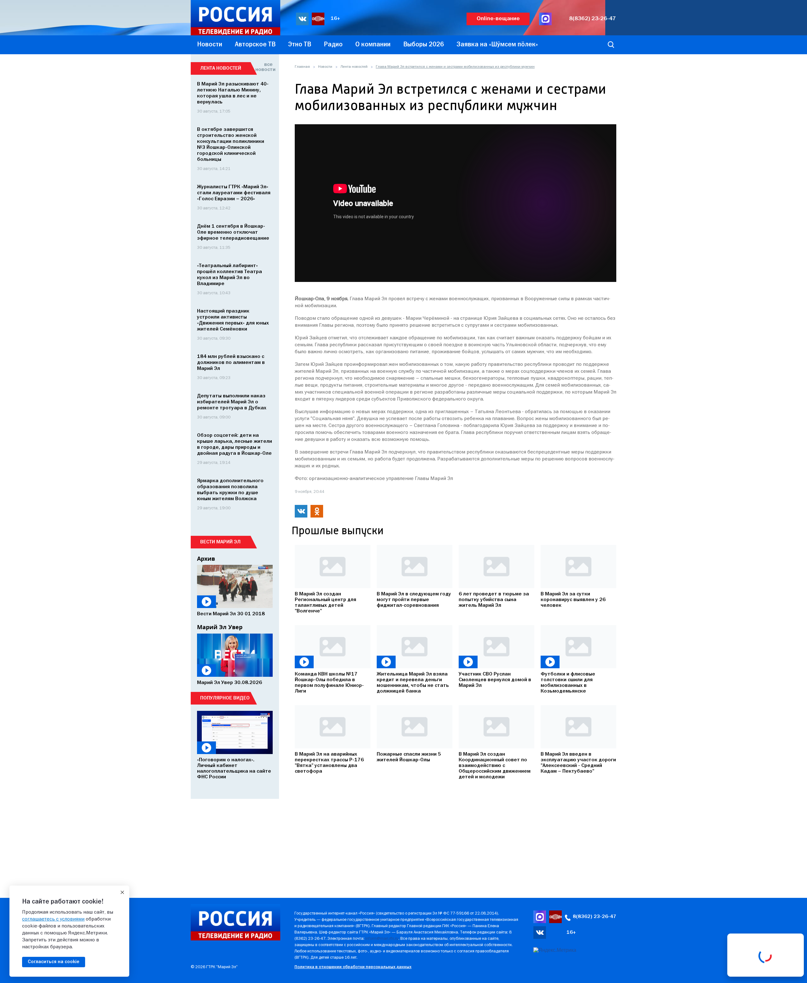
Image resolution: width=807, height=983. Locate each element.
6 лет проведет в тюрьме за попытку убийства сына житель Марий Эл (494, 600)
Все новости (264, 67)
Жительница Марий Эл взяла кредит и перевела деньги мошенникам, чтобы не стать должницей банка (413, 682)
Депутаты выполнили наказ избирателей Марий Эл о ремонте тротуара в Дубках (231, 402)
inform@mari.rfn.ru (381, 938)
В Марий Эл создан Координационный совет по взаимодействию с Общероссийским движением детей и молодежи (495, 765)
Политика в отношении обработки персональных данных (352, 967)
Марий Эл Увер (219, 627)
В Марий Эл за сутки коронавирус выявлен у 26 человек (573, 600)
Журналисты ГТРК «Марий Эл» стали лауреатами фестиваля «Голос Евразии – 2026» (233, 193)
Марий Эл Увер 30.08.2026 (229, 683)
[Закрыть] (122, 892)
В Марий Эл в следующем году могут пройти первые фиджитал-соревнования (414, 600)
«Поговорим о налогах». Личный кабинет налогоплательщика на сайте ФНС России (234, 768)
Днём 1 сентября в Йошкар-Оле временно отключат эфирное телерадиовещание (233, 232)
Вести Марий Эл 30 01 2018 (231, 614)
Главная (302, 66)
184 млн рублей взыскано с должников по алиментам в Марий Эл (231, 362)
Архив (206, 558)
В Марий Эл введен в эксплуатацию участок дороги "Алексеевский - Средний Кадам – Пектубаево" (578, 763)
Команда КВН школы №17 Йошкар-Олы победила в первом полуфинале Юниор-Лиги (329, 682)
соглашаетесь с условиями (53, 919)
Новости (325, 66)
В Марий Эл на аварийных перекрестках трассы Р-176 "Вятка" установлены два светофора (329, 763)
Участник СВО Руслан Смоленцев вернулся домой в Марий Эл (495, 680)
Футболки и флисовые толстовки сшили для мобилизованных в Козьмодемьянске (568, 682)
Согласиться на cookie (53, 962)
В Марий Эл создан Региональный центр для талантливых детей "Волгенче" (325, 602)
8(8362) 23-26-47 (592, 18)
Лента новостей (354, 66)
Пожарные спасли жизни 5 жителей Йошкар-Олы (409, 757)
